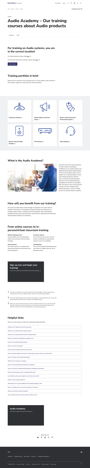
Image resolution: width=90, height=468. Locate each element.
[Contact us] (71, 3)
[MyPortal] (68, 3)
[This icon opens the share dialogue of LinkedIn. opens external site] (38, 437)
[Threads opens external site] (45, 437)
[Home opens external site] (15, 3)
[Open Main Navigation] (80, 3)
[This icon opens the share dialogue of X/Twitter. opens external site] (48, 437)
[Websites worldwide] (74, 3)
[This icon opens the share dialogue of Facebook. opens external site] (41, 437)
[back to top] (81, 464)
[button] (45, 327)
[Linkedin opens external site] (81, 452)
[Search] (77, 3)
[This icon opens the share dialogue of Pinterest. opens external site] (52, 437)
